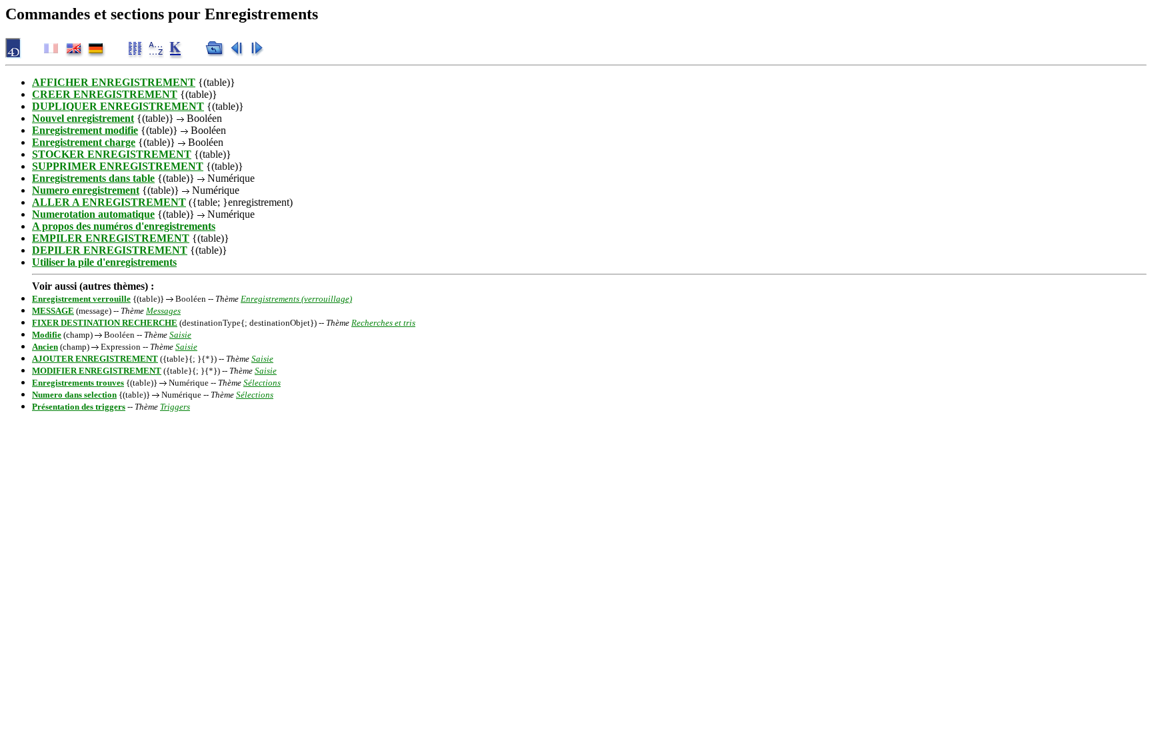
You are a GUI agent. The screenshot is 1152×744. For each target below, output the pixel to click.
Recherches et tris (383, 323)
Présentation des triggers (78, 407)
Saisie (180, 335)
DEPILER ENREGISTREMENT (109, 250)
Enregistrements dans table (93, 178)
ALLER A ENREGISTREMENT (109, 202)
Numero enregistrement (85, 190)
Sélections (262, 383)
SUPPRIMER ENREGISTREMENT (117, 166)
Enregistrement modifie (85, 130)
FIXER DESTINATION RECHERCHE (104, 323)
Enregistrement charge (83, 142)
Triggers (175, 407)
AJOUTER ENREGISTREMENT (95, 359)
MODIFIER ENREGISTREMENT (96, 371)
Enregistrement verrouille (81, 299)
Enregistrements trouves (78, 383)
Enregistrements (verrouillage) (296, 299)
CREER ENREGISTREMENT (104, 94)
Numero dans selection (74, 395)
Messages (163, 311)
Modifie (46, 335)
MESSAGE (53, 311)
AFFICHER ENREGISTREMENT (113, 82)
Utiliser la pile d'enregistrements (104, 262)
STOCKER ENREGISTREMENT (111, 154)
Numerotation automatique (93, 214)
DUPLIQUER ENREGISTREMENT (118, 106)
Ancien (45, 347)
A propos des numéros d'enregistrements (123, 226)
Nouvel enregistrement (83, 118)
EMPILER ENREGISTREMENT (110, 238)
